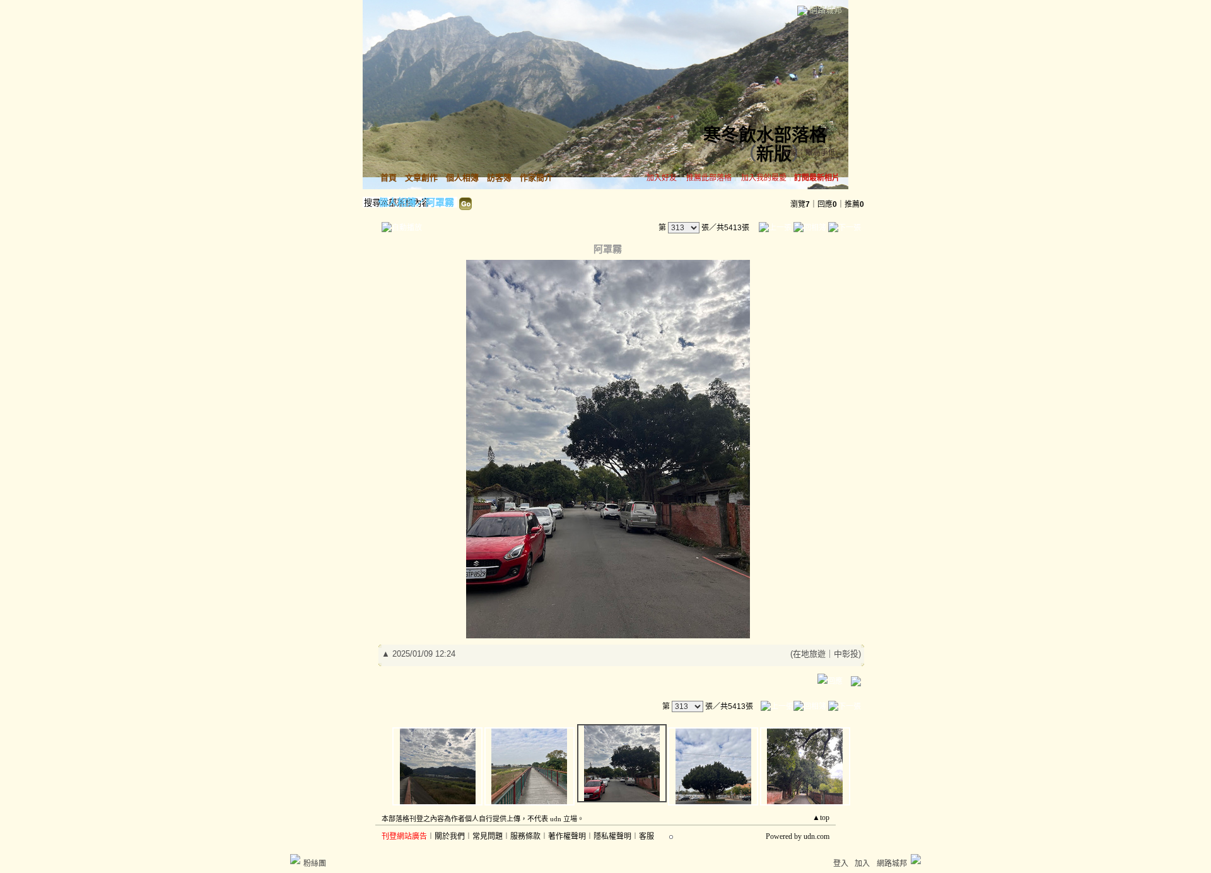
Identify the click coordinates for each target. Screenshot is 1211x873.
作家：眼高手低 (809, 152)
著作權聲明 (567, 836)
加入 (862, 863)
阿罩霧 (440, 202)
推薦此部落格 (709, 177)
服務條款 (525, 836)
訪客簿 (499, 177)
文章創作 (421, 177)
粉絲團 (314, 863)
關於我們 (450, 836)
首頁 (388, 177)
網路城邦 (825, 10)
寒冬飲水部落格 (765, 135)
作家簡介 (536, 177)
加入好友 (661, 177)
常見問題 (487, 836)
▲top (820, 817)
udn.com (816, 836)
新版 (774, 154)
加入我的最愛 (764, 177)
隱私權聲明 (612, 836)
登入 (840, 863)
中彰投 (846, 654)
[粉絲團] (295, 859)
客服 (646, 836)
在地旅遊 (809, 654)
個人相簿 (462, 177)
